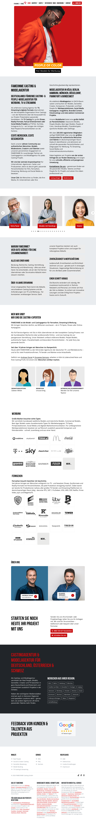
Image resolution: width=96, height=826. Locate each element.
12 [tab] (54, 231)
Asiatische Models (47, 804)
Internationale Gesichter (44, 805)
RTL (45, 490)
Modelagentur (26, 802)
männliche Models (57, 421)
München (63, 93)
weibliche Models (39, 421)
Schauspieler (52, 789)
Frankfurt (55, 96)
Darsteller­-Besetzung (19, 764)
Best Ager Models (68, 124)
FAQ (39, 761)
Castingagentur (17, 802)
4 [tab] (37, 231)
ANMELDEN (78, 3)
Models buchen (68, 178)
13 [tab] (56, 231)
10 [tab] (50, 231)
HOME (29, 3)
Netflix (75, 490)
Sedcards (64, 812)
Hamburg (54, 93)
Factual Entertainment (70, 804)
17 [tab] (64, 231)
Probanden (70, 106)
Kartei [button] (41, 3)
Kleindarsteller (17, 430)
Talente (51, 794)
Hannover (25, 811)
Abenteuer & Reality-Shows (69, 795)
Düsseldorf (75, 93)
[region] (48, 41)
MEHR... (68, 464)
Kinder (44, 794)
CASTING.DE (74, 809)
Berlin (76, 89)
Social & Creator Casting (20, 761)
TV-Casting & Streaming (20, 769)
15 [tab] (60, 231)
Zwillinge (71, 128)
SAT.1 (50, 490)
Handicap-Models (61, 126)
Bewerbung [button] (60, 3)
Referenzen (48, 3)
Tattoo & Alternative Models (47, 801)
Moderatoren (16, 148)
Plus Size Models (41, 799)
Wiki (39, 759)
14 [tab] (58, 231)
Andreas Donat (26, 357)
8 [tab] (46, 231)
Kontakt (68, 3)
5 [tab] (39, 231)
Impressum (66, 767)
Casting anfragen (55, 178)
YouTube (40, 124)
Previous (3, 213)
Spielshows (78, 794)
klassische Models (73, 122)
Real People (15, 128)
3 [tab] (35, 231)
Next (93, 213)
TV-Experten (48, 790)
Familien (39, 794)
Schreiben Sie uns (60, 635)
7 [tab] (44, 231)
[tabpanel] (15, 211)
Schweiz (13, 807)
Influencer (40, 792)
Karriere (40, 764)
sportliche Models (56, 128)
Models (70, 103)
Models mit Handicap (53, 799)
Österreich (31, 804)
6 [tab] (42, 231)
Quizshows (71, 794)
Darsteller (78, 103)
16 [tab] (62, 231)
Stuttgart (19, 811)
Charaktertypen (75, 126)
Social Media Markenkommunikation (70, 801)
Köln (69, 89)
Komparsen (60, 106)
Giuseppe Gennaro (41, 357)
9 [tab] (48, 231)
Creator (52, 106)
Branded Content (75, 110)
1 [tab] (31, 231)
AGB (64, 759)
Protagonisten (65, 800)
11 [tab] (52, 231)
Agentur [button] (34, 3)
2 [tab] (33, 231)
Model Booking (18, 767)
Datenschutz (66, 761)
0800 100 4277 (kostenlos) (63, 631)
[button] (48, 41)
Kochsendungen (74, 797)
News (54, 3)
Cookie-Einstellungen (69, 764)
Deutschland (24, 804)
